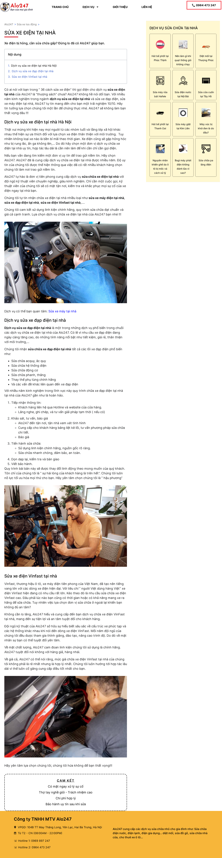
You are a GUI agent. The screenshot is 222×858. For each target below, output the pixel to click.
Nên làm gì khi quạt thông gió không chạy (183, 60)
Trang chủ (60, 7)
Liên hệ (147, 7)
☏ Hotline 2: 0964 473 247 (32, 847)
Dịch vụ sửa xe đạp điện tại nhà (32, 71)
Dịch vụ (88, 7)
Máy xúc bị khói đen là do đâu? (206, 128)
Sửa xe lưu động (27, 24)
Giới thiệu (120, 7)
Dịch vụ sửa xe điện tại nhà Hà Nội (34, 65)
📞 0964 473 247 (204, 5)
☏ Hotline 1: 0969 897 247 (32, 840)
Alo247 (8, 24)
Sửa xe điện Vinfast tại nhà (29, 76)
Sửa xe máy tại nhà (62, 311)
